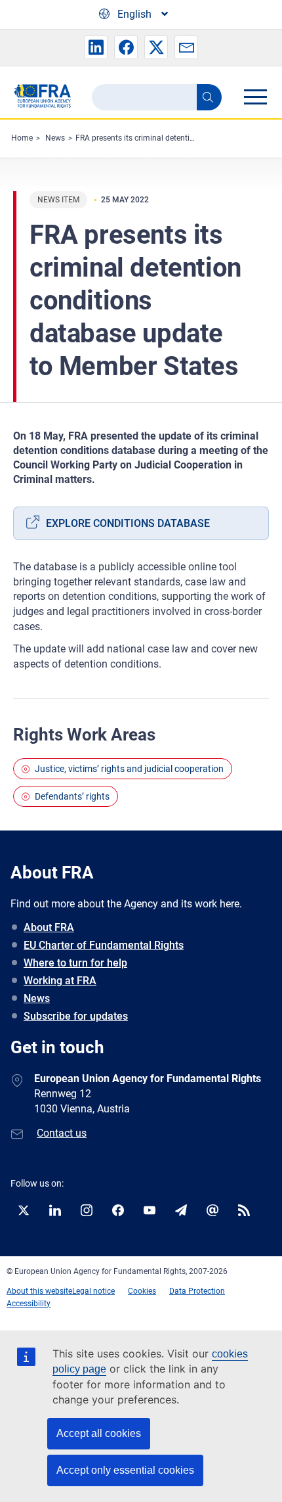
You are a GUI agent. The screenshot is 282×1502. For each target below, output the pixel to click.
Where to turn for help (75, 963)
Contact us (62, 1133)
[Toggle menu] (255, 96)
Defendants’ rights (72, 796)
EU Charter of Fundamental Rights (104, 945)
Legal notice (93, 1291)
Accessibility (28, 1303)
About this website (39, 1291)
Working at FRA (60, 980)
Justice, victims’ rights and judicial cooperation (129, 768)
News (55, 138)
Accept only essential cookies (125, 1470)
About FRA (49, 927)
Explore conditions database (128, 523)
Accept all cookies (98, 1433)
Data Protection (197, 1291)
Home (22, 138)
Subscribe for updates (76, 1016)
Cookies (142, 1291)
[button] (96, 47)
